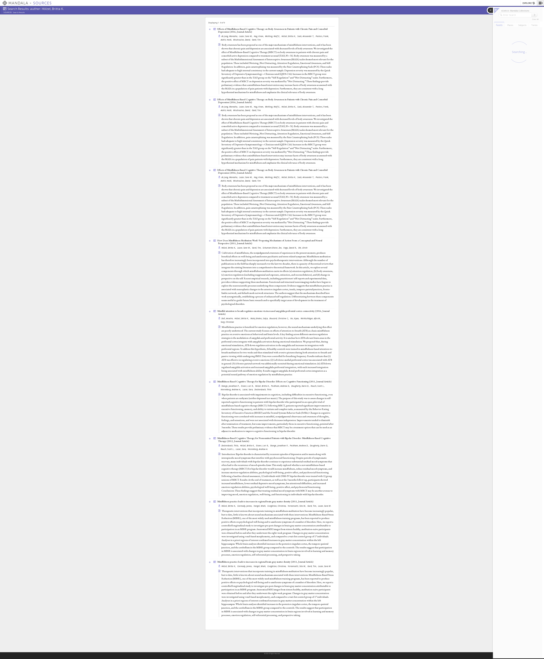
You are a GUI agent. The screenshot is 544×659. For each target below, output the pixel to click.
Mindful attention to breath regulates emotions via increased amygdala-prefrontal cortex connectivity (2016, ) (273, 312)
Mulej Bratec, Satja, (259, 318)
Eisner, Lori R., (247, 386)
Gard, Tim (256, 39)
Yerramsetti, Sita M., (297, 506)
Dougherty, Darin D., (300, 386)
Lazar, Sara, (248, 389)
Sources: (8, 13)
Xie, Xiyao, (295, 318)
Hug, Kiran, (259, 36)
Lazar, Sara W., (246, 36)
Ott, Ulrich (303, 247)
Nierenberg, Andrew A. (258, 449)
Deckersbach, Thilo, (230, 445)
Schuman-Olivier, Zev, (273, 247)
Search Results (19, 12)
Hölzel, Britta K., (289, 36)
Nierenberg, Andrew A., (231, 389)
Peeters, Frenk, (322, 36)
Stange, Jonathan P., (230, 386)
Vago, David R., (290, 247)
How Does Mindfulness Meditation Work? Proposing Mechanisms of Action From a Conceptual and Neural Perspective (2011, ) (269, 242)
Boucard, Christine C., (279, 318)
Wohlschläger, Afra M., (311, 318)
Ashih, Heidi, (227, 39)
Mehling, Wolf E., (273, 36)
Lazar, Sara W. (324, 506)
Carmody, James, (245, 506)
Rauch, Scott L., (318, 386)
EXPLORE (527, 3)
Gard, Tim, (257, 247)
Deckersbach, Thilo (262, 389)
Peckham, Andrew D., (281, 386)
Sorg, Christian (227, 322)
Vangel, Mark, (260, 506)
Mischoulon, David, (242, 39)
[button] (540, 3)
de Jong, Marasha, (229, 36)
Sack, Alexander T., (306, 36)
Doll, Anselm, (227, 318)
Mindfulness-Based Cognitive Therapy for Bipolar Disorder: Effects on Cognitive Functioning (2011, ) (274, 381)
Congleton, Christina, (277, 506)
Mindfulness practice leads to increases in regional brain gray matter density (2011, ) (265, 501)
